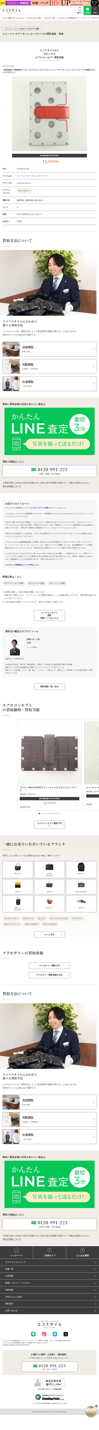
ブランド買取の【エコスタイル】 (13, 18)
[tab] (39, 813)
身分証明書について (12, 486)
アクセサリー (25, 191)
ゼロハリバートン (13, 924)
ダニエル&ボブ (32, 924)
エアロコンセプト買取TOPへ (49, 824)
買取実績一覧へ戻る (49, 686)
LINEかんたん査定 (13, 1297)
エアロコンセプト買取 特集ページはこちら (49, 615)
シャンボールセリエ (59, 918)
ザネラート (28, 918)
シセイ (42, 918)
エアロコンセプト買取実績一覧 (68, 18)
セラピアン (78, 918)
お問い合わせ (11, 1310)
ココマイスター (12, 918)
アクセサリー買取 (49, 18)
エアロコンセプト (24, 183)
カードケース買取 (57, 583)
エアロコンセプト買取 (34, 18)
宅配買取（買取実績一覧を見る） (30, 200)
